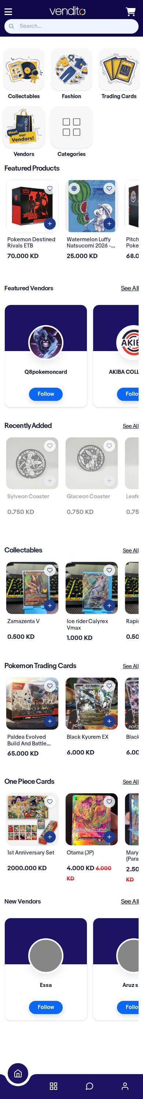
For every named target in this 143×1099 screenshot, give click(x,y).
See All (130, 288)
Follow (46, 394)
